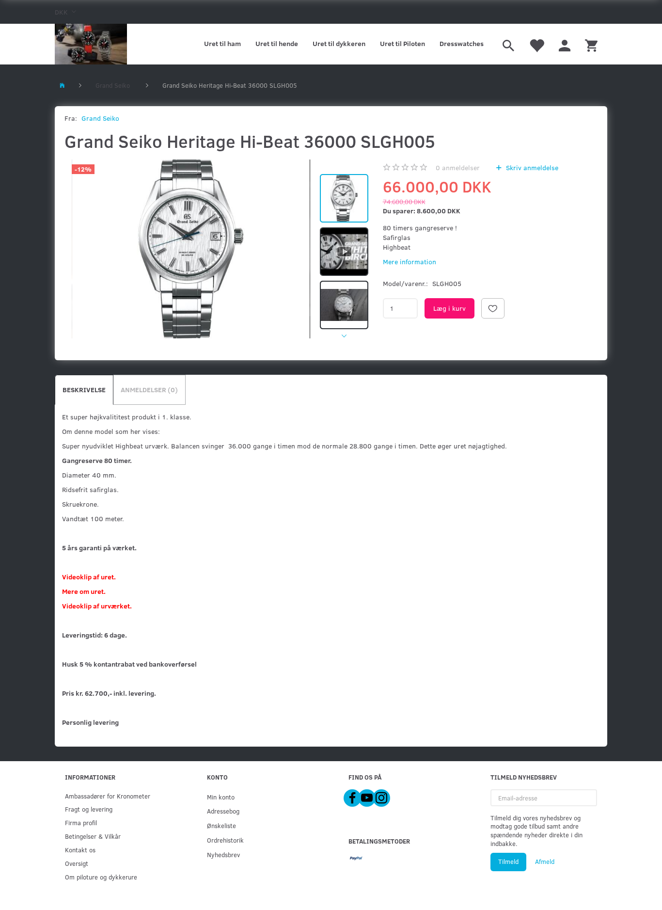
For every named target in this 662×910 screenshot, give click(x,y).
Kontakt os (80, 850)
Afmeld (544, 861)
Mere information (409, 261)
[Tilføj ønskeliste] (492, 308)
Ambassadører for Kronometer (107, 796)
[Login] (565, 44)
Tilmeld (508, 861)
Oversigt (76, 863)
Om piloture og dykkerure (101, 877)
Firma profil (81, 822)
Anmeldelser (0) (149, 389)
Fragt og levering (88, 809)
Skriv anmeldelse (531, 167)
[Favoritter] (536, 44)
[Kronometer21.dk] (91, 44)
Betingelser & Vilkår (93, 836)
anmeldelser (458, 167)
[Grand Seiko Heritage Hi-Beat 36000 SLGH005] (191, 249)
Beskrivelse (84, 389)
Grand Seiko (100, 118)
